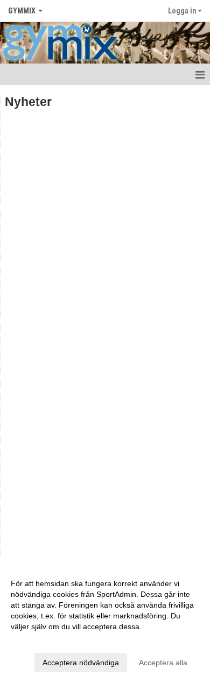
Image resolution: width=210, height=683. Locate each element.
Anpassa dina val (40, 640)
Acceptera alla (163, 662)
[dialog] (105, 622)
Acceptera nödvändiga (81, 662)
